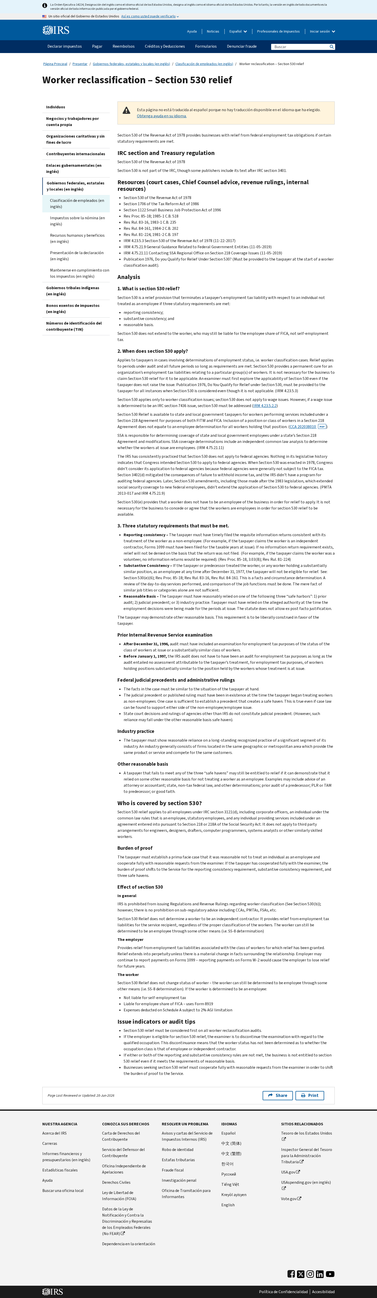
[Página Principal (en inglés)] (56, 28)
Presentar (80, 63)
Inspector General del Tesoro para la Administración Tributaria (306, 1156)
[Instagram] (310, 1273)
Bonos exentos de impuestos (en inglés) (73, 308)
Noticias (213, 31)
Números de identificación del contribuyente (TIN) (74, 326)
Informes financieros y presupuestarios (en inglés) (66, 1156)
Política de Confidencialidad (283, 1291)
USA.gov (288, 1172)
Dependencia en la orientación (128, 1244)
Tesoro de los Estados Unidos (306, 1133)
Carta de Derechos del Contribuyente (121, 1136)
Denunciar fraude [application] (242, 46)
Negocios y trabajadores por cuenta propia (72, 121)
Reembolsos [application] (124, 46)
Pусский (228, 1174)
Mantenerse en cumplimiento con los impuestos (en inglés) (79, 273)
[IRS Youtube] (330, 1273)
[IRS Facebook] (291, 1273)
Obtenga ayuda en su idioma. (162, 116)
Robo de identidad (177, 1149)
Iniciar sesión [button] (320, 31)
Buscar (331, 47)
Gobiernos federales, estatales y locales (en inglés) (131, 63)
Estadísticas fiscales (60, 1170)
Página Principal (55, 63)
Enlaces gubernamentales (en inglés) (74, 168)
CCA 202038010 (307, 426)
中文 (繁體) (231, 1153)
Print (313, 1095)
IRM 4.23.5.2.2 (264, 405)
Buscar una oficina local (63, 1190)
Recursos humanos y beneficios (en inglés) (77, 238)
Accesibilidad (323, 1291)
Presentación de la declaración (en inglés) (77, 256)
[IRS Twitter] (301, 1273)
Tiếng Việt (230, 1184)
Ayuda (192, 31)
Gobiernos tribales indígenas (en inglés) (72, 291)
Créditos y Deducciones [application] (165, 46)
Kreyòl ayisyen (233, 1194)
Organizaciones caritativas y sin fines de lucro (75, 139)
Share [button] (281, 1095)
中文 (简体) (231, 1143)
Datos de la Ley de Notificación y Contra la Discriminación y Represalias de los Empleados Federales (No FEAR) (127, 1221)
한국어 (227, 1164)
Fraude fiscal (173, 1170)
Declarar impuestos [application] (64, 46)
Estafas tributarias (178, 1159)
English (228, 1205)
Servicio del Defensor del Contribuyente (123, 1152)
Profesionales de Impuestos (278, 31)
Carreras (49, 1143)
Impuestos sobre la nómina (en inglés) (77, 221)
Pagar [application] (97, 46)
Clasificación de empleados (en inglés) (204, 63)
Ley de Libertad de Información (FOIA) (119, 1195)
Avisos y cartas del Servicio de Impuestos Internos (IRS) (187, 1136)
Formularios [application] (206, 46)
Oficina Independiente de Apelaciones (124, 1169)
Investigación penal (179, 1180)
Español (236, 31)
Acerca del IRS (54, 1133)
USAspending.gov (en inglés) (306, 1182)
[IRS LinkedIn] (320, 1273)
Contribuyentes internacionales (75, 154)
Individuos (55, 107)
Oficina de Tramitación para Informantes (186, 1193)
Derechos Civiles (116, 1182)
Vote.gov (288, 1198)
